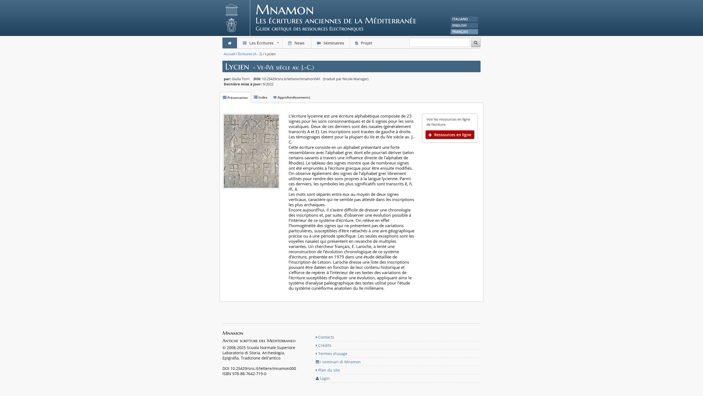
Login (324, 378)
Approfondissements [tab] (293, 97)
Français (460, 31)
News (299, 43)
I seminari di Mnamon (340, 361)
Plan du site (328, 370)
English (459, 25)
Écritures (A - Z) (250, 53)
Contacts (325, 337)
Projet (366, 43)
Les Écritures (264, 44)
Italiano (460, 19)
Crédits (324, 345)
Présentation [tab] (237, 97)
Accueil (229, 53)
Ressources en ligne (452, 134)
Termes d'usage (332, 353)
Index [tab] (262, 97)
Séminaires (333, 43)
